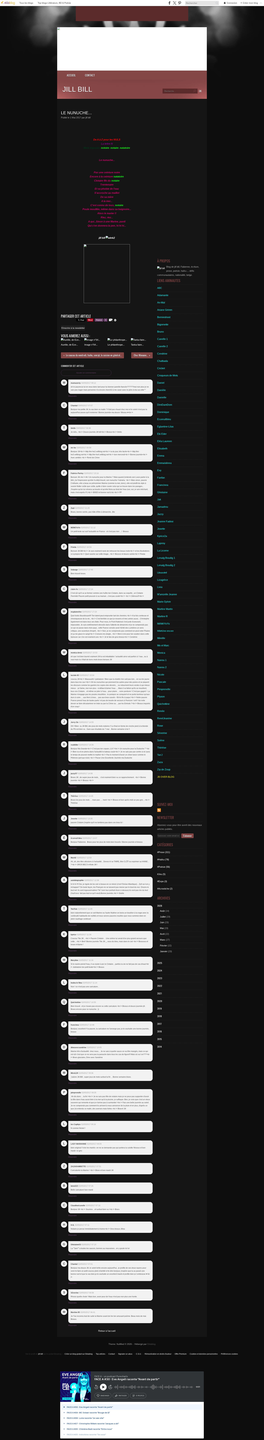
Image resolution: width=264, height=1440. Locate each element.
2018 (159, 1016)
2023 (159, 978)
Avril (162, 934)
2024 (159, 970)
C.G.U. (138, 1354)
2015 (159, 1039)
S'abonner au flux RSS (159, 810)
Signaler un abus (125, 1354)
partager (123, 1396)
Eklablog (151, 1344)
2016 (159, 1031)
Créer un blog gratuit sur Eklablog (79, 1354)
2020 (159, 1001)
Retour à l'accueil (106, 1331)
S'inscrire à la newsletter (73, 328)
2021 (159, 993)
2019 (159, 1008)
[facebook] (169, 3)
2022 (159, 985)
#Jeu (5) (161, 874)
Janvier (163, 951)
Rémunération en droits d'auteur (158, 1354)
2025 (159, 963)
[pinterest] (180, 3)
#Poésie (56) (163, 867)
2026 (159, 905)
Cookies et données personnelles (204, 1354)
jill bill (77, 89)
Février (163, 945)
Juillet (163, 916)
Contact (90, 75)
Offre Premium (181, 1354)
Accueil (71, 75)
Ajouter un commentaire (86, 373)
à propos (140, 1396)
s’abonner (104, 1396)
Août (162, 911)
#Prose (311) (163, 852)
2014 (159, 1046)
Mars (162, 939)
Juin (162, 922)
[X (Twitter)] (174, 3)
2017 (159, 1023)
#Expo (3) (162, 881)
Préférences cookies (229, 1354)
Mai (162, 928)
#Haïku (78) (163, 859)
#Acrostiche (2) (164, 888)
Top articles (100, 1354)
